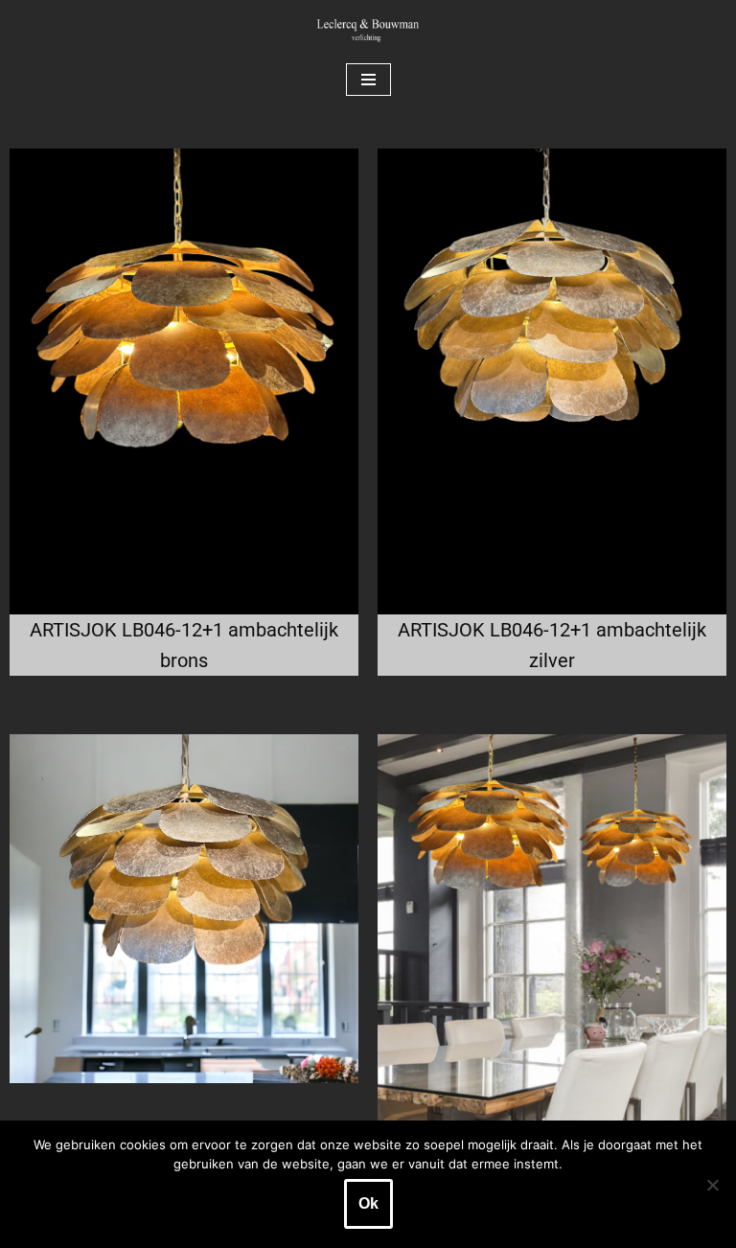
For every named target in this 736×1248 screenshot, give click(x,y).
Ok (368, 1203)
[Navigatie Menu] (368, 79)
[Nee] (712, 1184)
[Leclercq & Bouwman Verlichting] (368, 29)
